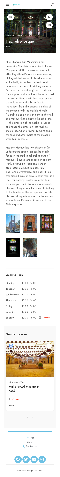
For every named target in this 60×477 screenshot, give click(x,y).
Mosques (17, 35)
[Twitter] (26, 459)
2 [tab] (32, 417)
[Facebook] (18, 459)
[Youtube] (34, 459)
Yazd (8, 35)
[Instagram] (42, 459)
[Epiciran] (16, 4)
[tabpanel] (30, 376)
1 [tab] (27, 417)
